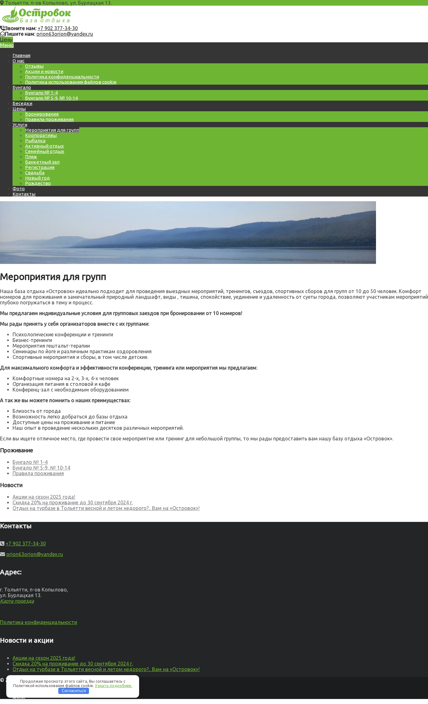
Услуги (20, 124)
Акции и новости (44, 71)
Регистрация (40, 167)
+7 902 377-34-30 (58, 28)
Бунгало (22, 87)
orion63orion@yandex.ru (64, 34)
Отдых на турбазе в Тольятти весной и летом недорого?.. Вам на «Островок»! (106, 508)
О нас (18, 60)
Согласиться (74, 690)
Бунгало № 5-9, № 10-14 (51, 98)
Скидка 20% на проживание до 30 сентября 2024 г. (73, 502)
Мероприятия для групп (52, 130)
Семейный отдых (44, 151)
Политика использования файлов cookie (71, 82)
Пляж (31, 156)
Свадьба (34, 172)
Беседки (22, 103)
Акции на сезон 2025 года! (44, 497)
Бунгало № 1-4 (41, 92)
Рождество (38, 183)
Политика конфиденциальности (62, 76)
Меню (7, 45)
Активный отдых (44, 146)
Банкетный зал (42, 162)
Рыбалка (35, 140)
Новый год (37, 178)
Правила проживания (49, 119)
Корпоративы (41, 135)
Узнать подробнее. (113, 685)
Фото (19, 188)
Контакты (24, 194)
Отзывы (34, 66)
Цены (6, 39)
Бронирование (42, 114)
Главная (21, 55)
